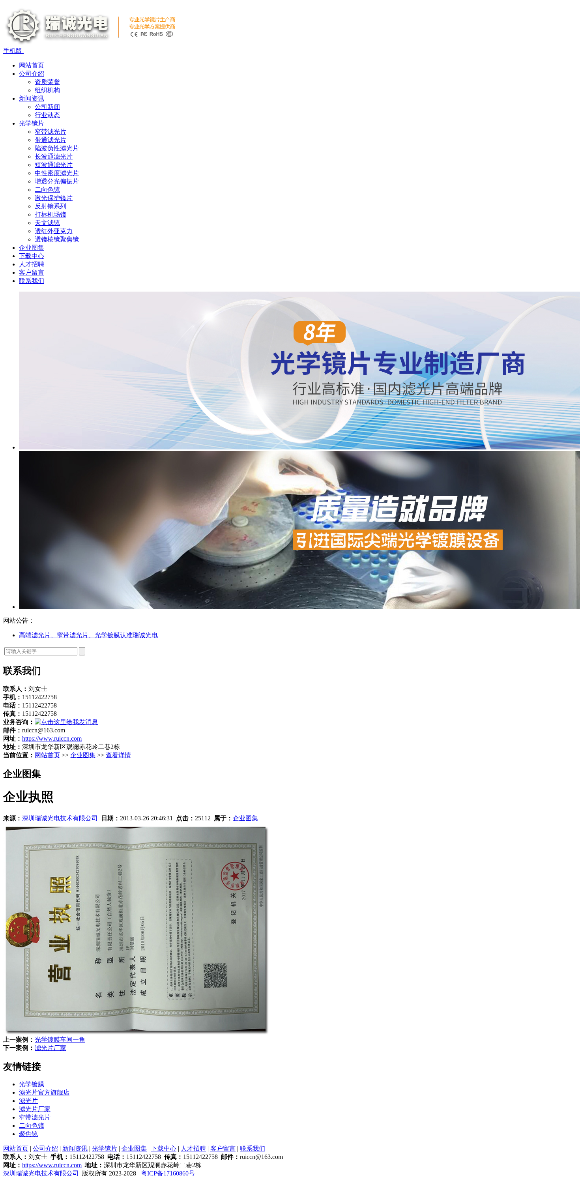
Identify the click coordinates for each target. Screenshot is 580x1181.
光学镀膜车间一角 (60, 1039)
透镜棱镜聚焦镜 (57, 239)
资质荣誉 (47, 82)
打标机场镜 (50, 214)
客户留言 (31, 272)
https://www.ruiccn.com (52, 738)
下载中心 (31, 256)
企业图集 (31, 247)
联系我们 (31, 280)
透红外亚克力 (54, 231)
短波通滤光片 (54, 164)
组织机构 (47, 90)
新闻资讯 (31, 98)
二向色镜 (47, 189)
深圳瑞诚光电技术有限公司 (60, 818)
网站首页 (31, 65)
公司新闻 (47, 106)
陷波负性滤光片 (57, 148)
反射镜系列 (50, 206)
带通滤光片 (50, 140)
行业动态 (47, 115)
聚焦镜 (28, 1133)
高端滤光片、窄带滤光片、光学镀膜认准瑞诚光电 (88, 635)
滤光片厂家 (50, 1047)
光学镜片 (31, 123)
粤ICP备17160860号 (167, 1173)
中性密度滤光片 (57, 173)
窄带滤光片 (50, 131)
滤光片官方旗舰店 (44, 1092)
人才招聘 (31, 264)
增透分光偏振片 (57, 181)
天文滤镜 (47, 222)
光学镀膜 (31, 1084)
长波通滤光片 (54, 156)
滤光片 (28, 1100)
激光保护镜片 (54, 198)
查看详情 (118, 755)
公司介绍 (31, 73)
